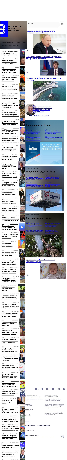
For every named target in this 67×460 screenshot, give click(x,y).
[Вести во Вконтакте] (53, 389)
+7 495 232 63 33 (28, 415)
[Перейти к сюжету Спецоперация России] (44, 246)
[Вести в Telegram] (47, 389)
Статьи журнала (30, 430)
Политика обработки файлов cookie (31, 435)
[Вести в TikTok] (64, 389)
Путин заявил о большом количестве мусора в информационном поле (11, 28)
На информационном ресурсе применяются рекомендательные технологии (39, 436)
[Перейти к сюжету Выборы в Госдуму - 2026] (44, 200)
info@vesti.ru (27, 410)
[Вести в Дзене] (36, 389)
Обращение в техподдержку (44, 425)
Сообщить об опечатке (30, 425)
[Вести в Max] (41, 389)
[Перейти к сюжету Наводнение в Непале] (44, 153)
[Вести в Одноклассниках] (58, 389)
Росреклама (27, 421)
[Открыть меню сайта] (62, 23)
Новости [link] (30, 23)
